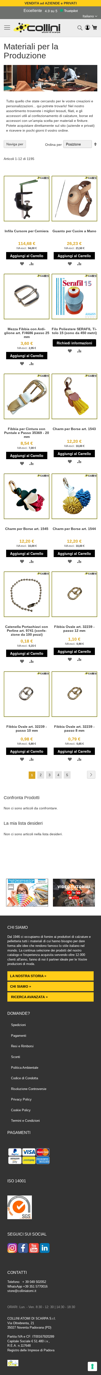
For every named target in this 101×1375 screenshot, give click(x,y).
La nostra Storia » (28, 976)
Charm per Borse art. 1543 (74, 429)
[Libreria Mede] (27, 905)
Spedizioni (18, 1025)
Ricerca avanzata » (29, 997)
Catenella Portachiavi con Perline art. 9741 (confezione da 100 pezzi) (26, 630)
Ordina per (53, 144)
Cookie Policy (21, 1110)
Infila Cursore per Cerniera (27, 231)
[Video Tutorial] (74, 905)
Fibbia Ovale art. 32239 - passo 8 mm (74, 728)
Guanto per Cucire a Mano (74, 231)
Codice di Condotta (24, 1078)
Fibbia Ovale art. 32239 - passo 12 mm (74, 629)
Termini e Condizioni (25, 1120)
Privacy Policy (21, 1099)
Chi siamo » (20, 986)
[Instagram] (12, 1248)
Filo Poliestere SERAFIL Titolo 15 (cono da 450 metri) (74, 331)
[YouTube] (34, 1248)
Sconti (15, 1057)
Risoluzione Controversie (28, 1089)
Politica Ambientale (24, 1067)
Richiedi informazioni (74, 342)
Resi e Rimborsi (22, 1046)
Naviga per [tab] (14, 144)
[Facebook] (23, 1248)
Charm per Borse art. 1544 (74, 529)
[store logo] (36, 28)
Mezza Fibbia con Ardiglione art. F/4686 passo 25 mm (26, 333)
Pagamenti (18, 1035)
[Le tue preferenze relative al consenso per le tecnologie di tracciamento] (92, 1366)
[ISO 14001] (19, 1208)
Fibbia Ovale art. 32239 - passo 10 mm (26, 728)
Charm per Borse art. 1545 (26, 529)
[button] (90, 16)
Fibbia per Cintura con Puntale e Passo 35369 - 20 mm (26, 433)
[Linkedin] (45, 1248)
